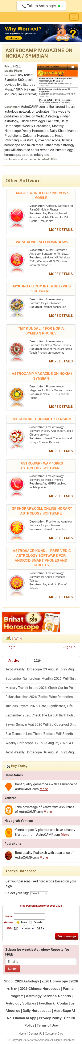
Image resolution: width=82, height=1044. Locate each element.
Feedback (47, 1003)
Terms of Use (47, 1025)
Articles (13, 660)
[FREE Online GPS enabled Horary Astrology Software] (16, 530)
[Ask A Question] (41, 33)
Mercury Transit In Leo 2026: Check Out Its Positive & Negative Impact (42, 688)
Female (38, 922)
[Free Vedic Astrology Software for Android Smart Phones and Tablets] (16, 585)
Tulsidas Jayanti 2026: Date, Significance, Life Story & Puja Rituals (42, 706)
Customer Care (54, 1033)
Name (9, 916)
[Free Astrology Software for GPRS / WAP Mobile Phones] (16, 486)
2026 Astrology (27, 981)
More (44, 789)
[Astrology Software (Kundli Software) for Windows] (16, 262)
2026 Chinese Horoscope (40, 988)
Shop (8, 981)
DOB (10, 928)
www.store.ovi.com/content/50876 (35, 159)
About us (12, 1010)
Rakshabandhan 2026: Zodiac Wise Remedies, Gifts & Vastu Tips (42, 697)
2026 (37, 660)
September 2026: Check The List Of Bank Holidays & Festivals (42, 715)
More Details (61, 230)
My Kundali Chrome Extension (42, 419)
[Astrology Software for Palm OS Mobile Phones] (16, 218)
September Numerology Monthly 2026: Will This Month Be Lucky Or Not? (42, 679)
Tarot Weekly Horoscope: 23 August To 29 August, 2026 (42, 669)
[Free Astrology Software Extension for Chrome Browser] (16, 439)
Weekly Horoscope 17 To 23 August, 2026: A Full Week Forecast (42, 743)
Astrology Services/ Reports (48, 996)
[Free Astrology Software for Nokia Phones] (16, 351)
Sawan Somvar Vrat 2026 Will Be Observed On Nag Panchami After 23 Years (42, 725)
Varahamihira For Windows (42, 242)
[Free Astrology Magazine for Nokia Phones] (16, 397)
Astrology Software (21, 1003)
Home (22, 1033)
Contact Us (35, 1033)
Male (24, 922)
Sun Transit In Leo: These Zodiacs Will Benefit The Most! (42, 734)
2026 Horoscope (55, 981)
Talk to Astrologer (41, 6)
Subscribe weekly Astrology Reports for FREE (37, 952)
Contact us (66, 1003)
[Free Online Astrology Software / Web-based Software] (16, 307)
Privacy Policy (50, 1018)
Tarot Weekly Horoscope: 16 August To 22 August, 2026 (42, 752)
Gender (8, 922)
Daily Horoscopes (37, 1010)
